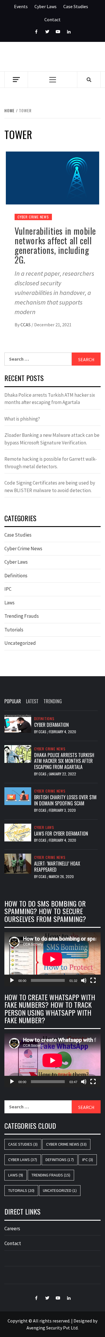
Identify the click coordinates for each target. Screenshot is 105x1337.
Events (21, 6)
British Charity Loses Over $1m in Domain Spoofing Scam (65, 800)
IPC (7, 589)
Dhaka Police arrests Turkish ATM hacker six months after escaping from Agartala (49, 399)
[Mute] (84, 980)
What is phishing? (22, 419)
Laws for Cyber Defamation (61, 833)
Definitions (15, 575)
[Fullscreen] (93, 980)
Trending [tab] (52, 701)
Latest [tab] (32, 701)
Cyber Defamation (51, 724)
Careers (12, 1228)
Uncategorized (20, 643)
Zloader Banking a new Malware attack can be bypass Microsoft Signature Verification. (51, 439)
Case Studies (75, 6)
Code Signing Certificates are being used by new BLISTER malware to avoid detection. (49, 487)
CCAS (26, 324)
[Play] (12, 980)
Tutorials (13, 629)
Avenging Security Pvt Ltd (52, 1328)
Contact (52, 19)
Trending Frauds (21, 616)
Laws (9, 602)
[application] (52, 959)
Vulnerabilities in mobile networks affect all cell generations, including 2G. (55, 245)
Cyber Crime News (33, 216)
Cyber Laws (45, 6)
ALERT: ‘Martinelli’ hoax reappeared (57, 866)
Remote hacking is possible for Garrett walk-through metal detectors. (50, 463)
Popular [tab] (12, 701)
